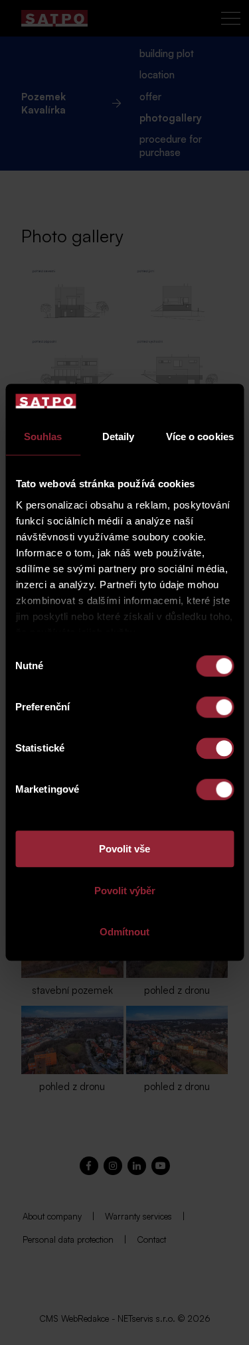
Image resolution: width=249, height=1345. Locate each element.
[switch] (215, 707)
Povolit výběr (124, 890)
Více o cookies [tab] (200, 437)
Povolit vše (124, 849)
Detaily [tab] (118, 437)
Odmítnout (124, 932)
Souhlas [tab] (43, 437)
